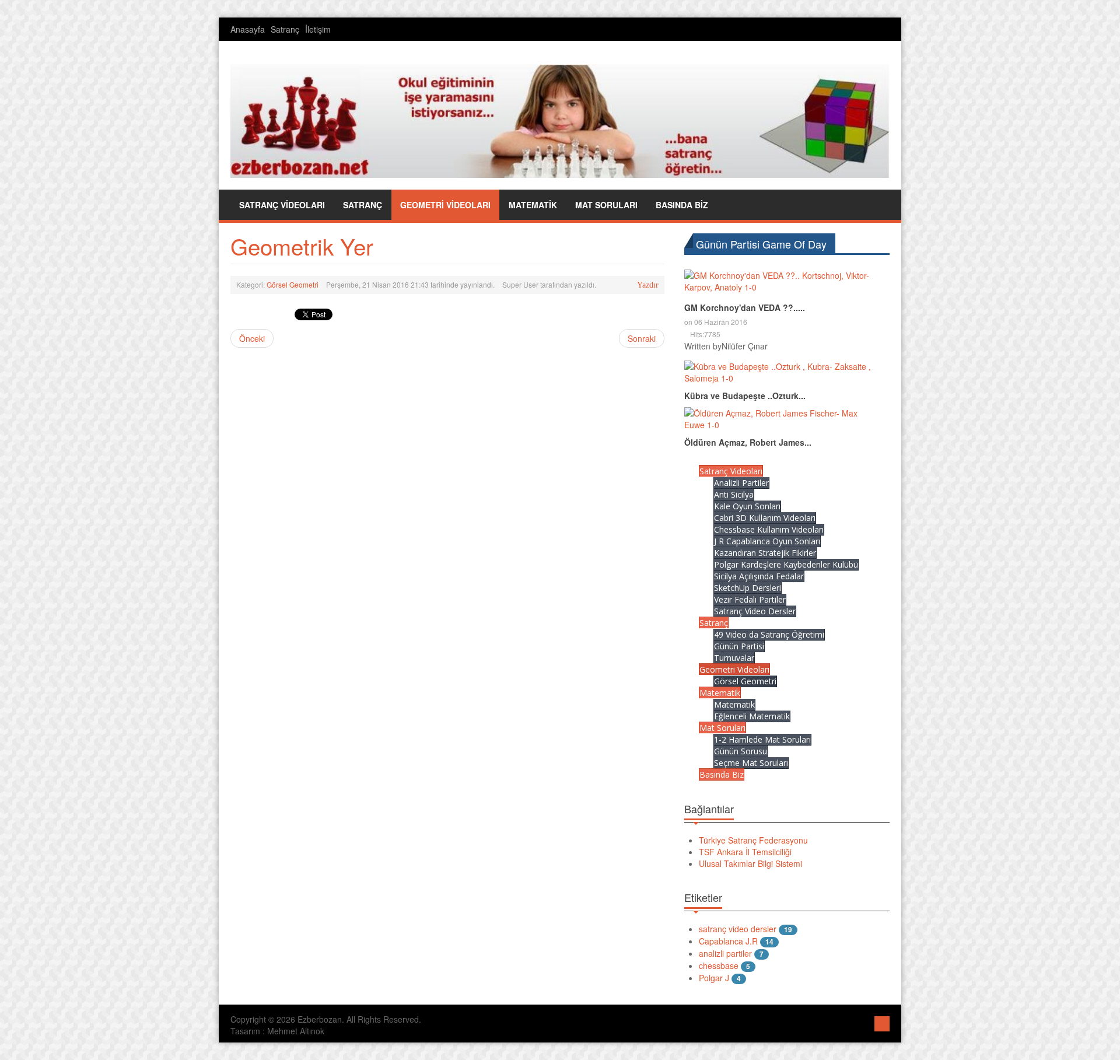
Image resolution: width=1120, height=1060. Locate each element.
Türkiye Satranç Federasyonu (753, 840)
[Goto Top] (882, 1022)
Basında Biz (721, 774)
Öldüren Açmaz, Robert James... (747, 442)
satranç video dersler (737, 929)
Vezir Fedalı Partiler (750, 599)
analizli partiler (725, 953)
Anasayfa (247, 29)
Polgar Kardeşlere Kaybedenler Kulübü (786, 564)
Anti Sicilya (734, 494)
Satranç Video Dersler (755, 611)
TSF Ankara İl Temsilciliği (745, 852)
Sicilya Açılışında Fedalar (759, 576)
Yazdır (648, 285)
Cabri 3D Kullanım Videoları (765, 517)
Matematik (719, 692)
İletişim (318, 29)
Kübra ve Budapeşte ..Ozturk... (745, 395)
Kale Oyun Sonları (747, 506)
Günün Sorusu (740, 751)
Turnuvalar (734, 657)
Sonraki (642, 338)
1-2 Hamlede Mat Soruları (762, 739)
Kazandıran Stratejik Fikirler (765, 552)
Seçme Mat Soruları (751, 762)
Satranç (285, 29)
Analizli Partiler (741, 482)
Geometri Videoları (734, 669)
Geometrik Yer (301, 246)
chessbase (718, 965)
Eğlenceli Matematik (752, 716)
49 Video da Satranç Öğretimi (769, 634)
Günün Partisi (739, 646)
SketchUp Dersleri (747, 587)
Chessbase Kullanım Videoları (769, 529)
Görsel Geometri (292, 284)
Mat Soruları (722, 727)
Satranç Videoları (730, 471)
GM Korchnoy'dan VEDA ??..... (744, 307)
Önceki (252, 338)
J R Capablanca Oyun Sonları (767, 541)
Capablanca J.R (728, 941)
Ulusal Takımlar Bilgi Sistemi (750, 863)
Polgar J (714, 978)
